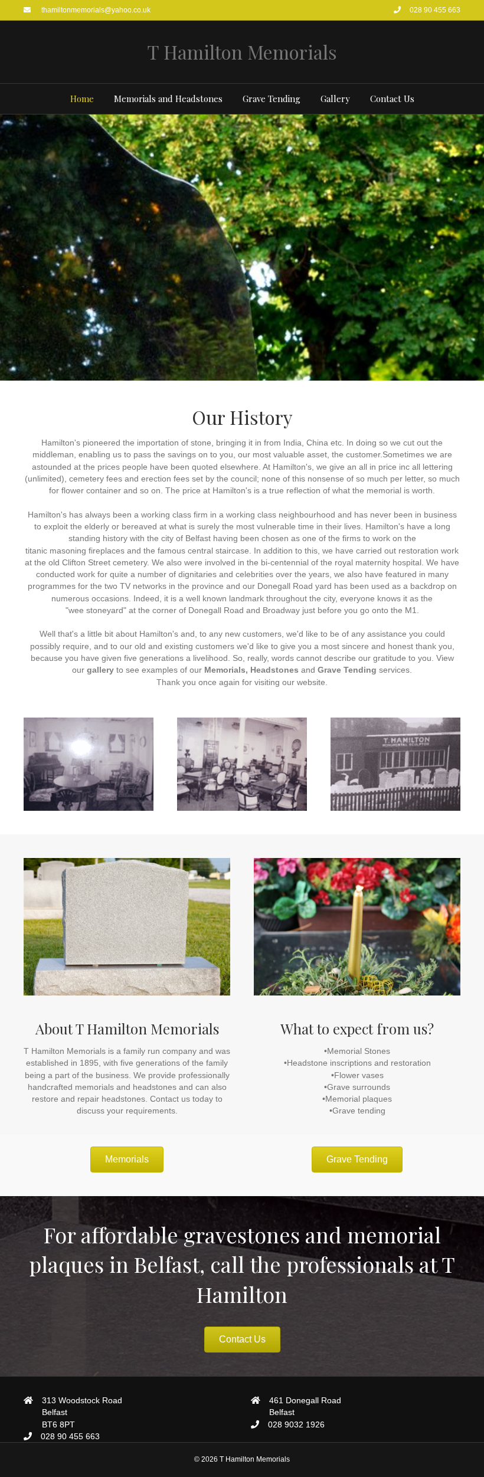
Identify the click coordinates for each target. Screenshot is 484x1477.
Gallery (335, 98)
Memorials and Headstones (168, 98)
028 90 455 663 (435, 10)
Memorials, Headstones (251, 669)
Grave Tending (271, 98)
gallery (100, 669)
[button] (126, 1160)
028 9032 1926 (296, 1424)
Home (82, 98)
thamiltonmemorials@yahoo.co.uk (95, 10)
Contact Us (392, 98)
